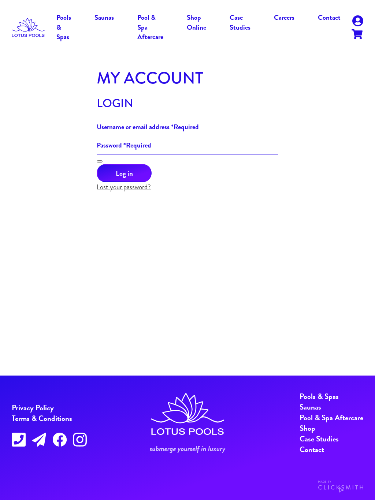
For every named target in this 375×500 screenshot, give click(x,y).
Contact (329, 17)
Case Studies (240, 22)
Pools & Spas (319, 396)
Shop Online (196, 22)
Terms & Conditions (42, 418)
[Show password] (100, 161)
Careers (284, 17)
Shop (307, 428)
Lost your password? (124, 187)
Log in (124, 173)
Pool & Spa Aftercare (331, 417)
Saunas (104, 17)
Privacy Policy (33, 408)
